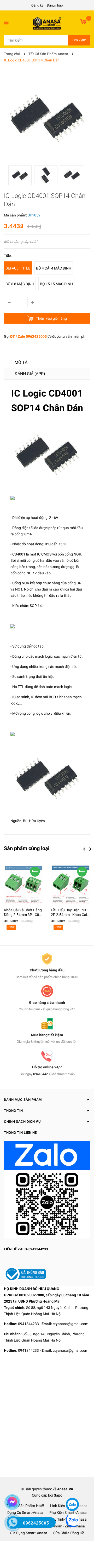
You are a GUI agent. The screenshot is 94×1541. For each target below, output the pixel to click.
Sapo (58, 1495)
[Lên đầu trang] (71, 1488)
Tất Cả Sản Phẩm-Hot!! (25, 1506)
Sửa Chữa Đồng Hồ (68, 1533)
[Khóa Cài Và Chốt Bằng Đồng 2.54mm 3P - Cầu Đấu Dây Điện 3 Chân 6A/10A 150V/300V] (23, 884)
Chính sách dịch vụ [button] (22, 1122)
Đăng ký (37, 5)
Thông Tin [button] (13, 1111)
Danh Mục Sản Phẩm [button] (23, 1100)
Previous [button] (84, 849)
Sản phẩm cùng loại (26, 848)
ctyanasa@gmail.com (70, 1324)
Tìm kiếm (79, 40)
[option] (21, 176)
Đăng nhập (55, 5)
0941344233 (42, 1074)
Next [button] (90, 849)
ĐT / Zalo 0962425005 (28, 336)
